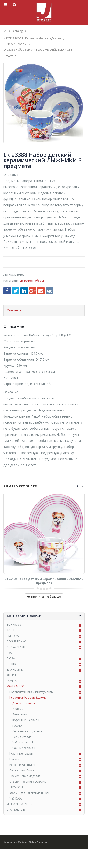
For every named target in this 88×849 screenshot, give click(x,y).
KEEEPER (12, 675)
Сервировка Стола (21, 770)
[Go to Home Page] (5, 31)
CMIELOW (13, 636)
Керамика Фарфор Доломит (28, 697)
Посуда (14, 759)
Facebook (7, 290)
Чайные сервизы (23, 748)
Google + (32, 290)
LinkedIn (24, 290)
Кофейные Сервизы (25, 720)
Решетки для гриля (22, 765)
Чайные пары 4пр (24, 742)
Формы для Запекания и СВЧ (29, 793)
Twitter (15, 290)
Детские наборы (32, 281)
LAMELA (12, 681)
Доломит (18, 709)
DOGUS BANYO (16, 641)
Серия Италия (21, 737)
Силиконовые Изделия (24, 776)
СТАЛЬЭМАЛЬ (16, 809)
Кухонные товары (21, 753)
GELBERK (12, 664)
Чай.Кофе (15, 798)
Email (41, 290)
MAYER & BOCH (17, 686)
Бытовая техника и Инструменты (31, 692)
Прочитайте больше (46, 597)
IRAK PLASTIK (15, 670)
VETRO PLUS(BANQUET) (21, 804)
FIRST (10, 653)
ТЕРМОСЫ (16, 787)
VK (49, 290)
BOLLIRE (12, 630)
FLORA (11, 658)
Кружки (17, 726)
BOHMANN (14, 625)
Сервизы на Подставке (27, 731)
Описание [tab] (14, 310)
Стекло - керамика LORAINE (27, 782)
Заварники (19, 714)
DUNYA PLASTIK (17, 647)
